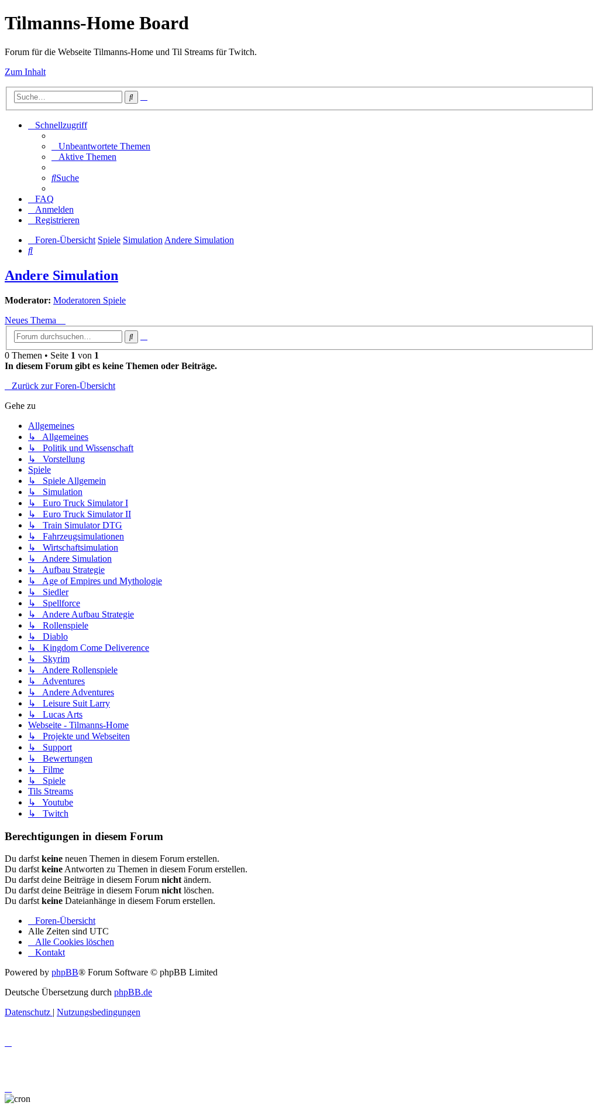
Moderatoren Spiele (89, 300)
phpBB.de (133, 992)
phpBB (64, 972)
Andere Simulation (61, 275)
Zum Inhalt (25, 72)
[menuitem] (100, 146)
